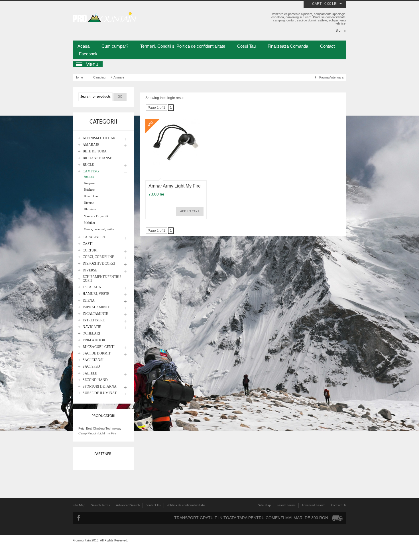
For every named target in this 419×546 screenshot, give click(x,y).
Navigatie (92, 327)
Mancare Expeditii (96, 216)
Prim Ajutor (94, 340)
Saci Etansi (93, 360)
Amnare (89, 176)
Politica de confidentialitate (186, 505)
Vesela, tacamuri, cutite (99, 229)
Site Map (79, 505)
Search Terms (100, 505)
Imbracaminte (96, 307)
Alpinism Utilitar (99, 138)
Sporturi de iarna (100, 386)
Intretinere (94, 320)
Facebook (88, 53)
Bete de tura (95, 151)
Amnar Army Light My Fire (175, 186)
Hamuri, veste (96, 294)
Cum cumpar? (114, 46)
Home (79, 77)
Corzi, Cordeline (98, 257)
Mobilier (89, 222)
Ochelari (91, 333)
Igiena (89, 301)
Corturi (90, 250)
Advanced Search (128, 505)
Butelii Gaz (91, 196)
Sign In (340, 31)
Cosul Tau (246, 46)
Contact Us (153, 505)
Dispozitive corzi (99, 263)
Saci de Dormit (97, 353)
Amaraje (91, 145)
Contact (327, 46)
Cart (317, 4)
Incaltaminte (95, 314)
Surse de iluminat (100, 393)
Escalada (92, 287)
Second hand (95, 380)
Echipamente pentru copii (102, 279)
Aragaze (89, 183)
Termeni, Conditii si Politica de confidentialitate (182, 46)
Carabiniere (94, 237)
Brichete (89, 189)
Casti (88, 244)
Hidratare (90, 209)
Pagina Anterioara (331, 77)
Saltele (90, 373)
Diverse (89, 202)
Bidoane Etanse (97, 158)
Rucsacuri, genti (99, 347)
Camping (99, 77)
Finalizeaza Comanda (288, 46)
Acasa (84, 46)
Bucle (88, 165)
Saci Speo (91, 366)
